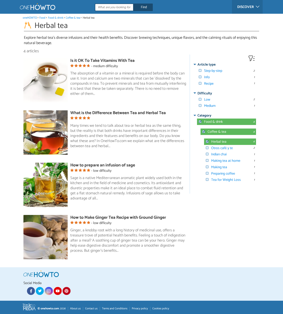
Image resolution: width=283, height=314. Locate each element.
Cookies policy (160, 308)
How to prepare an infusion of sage (102, 165)
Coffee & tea (73, 18)
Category (204, 116)
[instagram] (49, 291)
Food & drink (55, 18)
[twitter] (40, 291)
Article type (206, 65)
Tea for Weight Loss (226, 180)
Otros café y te (222, 148)
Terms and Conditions (114, 308)
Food (42, 18)
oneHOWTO (30, 18)
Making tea (219, 167)
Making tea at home (225, 161)
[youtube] (58, 291)
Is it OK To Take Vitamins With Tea (102, 60)
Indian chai (219, 154)
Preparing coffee (223, 174)
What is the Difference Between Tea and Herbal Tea (118, 112)
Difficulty (204, 93)
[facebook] (31, 291)
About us (75, 308)
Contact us (91, 308)
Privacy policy (140, 308)
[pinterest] (67, 291)
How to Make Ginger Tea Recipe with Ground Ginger (118, 217)
